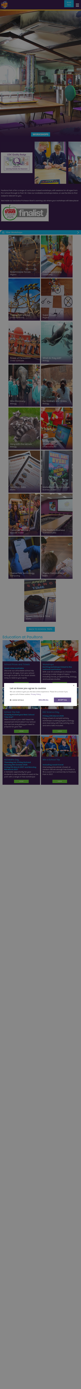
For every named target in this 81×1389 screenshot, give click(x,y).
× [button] (73, 685)
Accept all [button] (62, 700)
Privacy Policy (36, 694)
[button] (17, 700)
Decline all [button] (43, 700)
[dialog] (40, 694)
